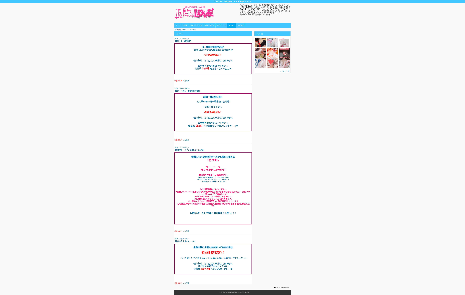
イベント (232, 25)
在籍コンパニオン (196, 25)
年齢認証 (178, 30)
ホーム (178, 25)
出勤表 (185, 25)
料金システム (209, 25)
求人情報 (240, 25)
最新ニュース (221, 25)
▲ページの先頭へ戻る (281, 287)
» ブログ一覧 (284, 71)
